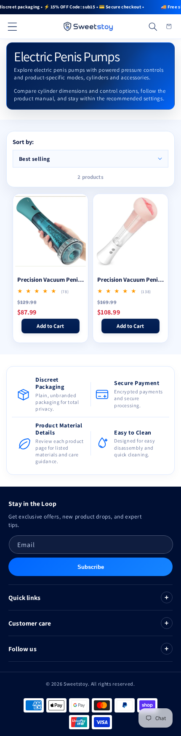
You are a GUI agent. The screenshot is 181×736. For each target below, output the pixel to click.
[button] (12, 26)
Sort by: (23, 142)
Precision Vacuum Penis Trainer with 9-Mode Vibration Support (130, 279)
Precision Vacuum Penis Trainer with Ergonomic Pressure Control (50, 279)
